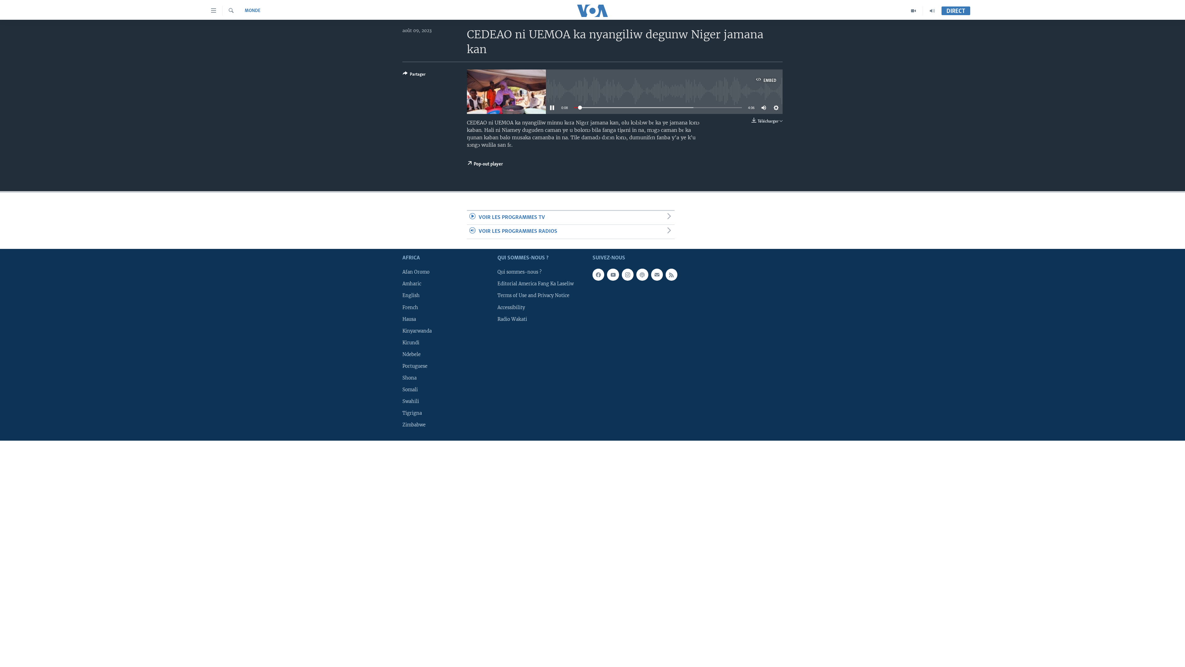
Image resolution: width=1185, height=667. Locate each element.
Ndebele (411, 354)
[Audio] (932, 10)
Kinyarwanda (417, 331)
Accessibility (511, 307)
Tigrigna (412, 413)
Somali (410, 389)
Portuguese (414, 366)
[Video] (913, 10)
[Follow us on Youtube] (613, 274)
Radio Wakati (512, 319)
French (410, 307)
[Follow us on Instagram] (628, 274)
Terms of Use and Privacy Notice (533, 295)
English (411, 295)
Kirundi (410, 342)
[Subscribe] (657, 274)
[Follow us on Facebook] (598, 274)
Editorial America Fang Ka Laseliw (535, 284)
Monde (252, 10)
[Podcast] (642, 274)
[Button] (414, 75)
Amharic (411, 284)
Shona (409, 377)
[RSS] (671, 274)
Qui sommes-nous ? (519, 272)
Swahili (410, 401)
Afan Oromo (416, 272)
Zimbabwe (414, 425)
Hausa (409, 319)
